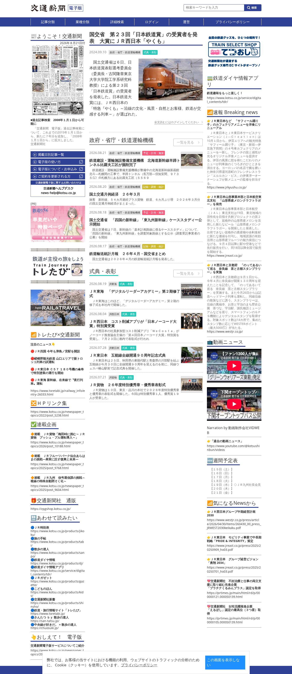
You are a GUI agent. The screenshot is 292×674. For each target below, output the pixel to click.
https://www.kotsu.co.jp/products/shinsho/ (57, 605)
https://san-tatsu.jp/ (45, 621)
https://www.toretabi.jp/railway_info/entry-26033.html (58, 392)
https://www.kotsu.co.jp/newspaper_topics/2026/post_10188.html (57, 444)
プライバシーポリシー (139, 664)
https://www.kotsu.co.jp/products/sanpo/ (57, 554)
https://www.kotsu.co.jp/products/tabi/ (57, 543)
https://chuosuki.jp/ (45, 628)
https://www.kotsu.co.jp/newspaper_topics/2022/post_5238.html (57, 413)
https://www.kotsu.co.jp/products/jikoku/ (57, 533)
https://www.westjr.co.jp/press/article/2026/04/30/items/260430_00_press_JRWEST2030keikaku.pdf (234, 524)
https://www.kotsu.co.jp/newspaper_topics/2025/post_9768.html (57, 466)
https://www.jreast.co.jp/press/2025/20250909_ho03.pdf (234, 547)
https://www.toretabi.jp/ (48, 614)
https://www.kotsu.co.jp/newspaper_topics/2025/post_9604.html (57, 488)
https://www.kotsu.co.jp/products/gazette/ (57, 583)
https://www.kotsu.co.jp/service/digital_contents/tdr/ (58, 572)
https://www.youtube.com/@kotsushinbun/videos (233, 448)
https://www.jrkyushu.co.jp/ (226, 187)
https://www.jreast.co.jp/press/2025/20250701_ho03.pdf (234, 569)
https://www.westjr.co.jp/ (225, 331)
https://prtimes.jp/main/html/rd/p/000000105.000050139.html (233, 620)
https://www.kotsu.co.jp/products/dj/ (57, 563)
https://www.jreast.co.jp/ (224, 255)
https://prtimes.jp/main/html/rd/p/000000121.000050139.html (233, 595)
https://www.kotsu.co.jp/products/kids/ (57, 594)
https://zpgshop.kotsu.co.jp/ (51, 509)
